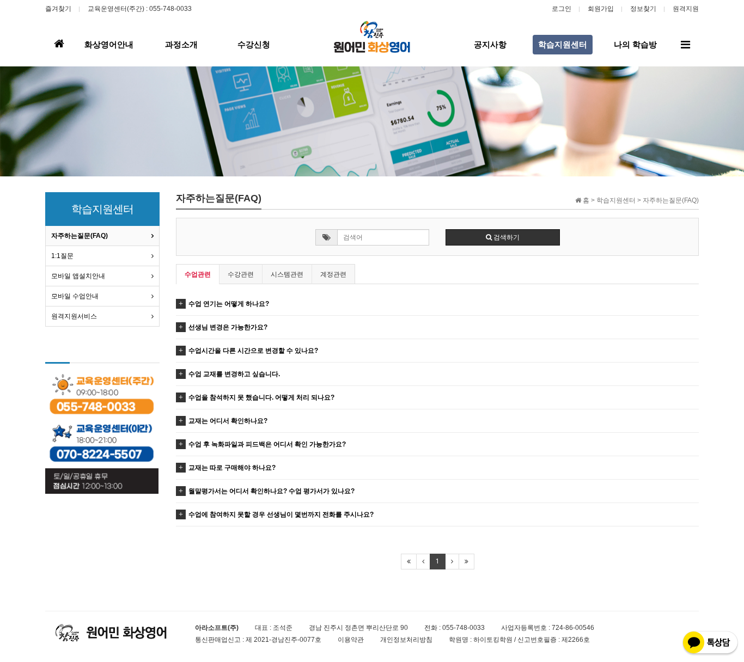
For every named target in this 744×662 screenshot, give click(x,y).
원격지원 (686, 9)
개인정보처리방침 (406, 639)
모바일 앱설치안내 (78, 276)
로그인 (561, 9)
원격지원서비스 (74, 316)
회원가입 (601, 9)
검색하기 (506, 237)
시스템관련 (287, 274)
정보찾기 (643, 9)
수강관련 (241, 274)
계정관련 (333, 274)
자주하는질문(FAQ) (79, 236)
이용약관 (351, 639)
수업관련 (198, 274)
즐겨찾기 (58, 9)
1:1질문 (62, 256)
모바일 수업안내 (75, 296)
